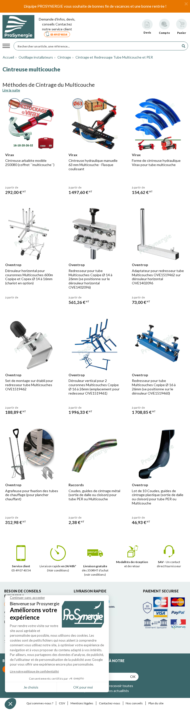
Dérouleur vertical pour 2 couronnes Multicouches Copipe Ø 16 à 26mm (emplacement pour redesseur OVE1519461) (94, 386)
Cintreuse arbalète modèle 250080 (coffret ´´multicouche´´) (29, 162)
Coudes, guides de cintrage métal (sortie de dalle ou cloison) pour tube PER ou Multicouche (94, 495)
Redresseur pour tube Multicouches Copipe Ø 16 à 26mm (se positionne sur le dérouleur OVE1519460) (154, 386)
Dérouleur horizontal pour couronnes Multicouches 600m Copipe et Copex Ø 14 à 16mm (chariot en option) (29, 277)
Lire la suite (11, 90)
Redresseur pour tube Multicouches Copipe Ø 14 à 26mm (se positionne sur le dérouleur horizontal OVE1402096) (90, 279)
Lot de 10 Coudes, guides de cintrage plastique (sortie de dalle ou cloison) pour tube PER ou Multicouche (157, 497)
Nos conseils (134, 703)
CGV (62, 703)
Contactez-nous (109, 703)
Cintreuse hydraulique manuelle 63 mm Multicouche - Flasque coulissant (93, 164)
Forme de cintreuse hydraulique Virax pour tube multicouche (156, 162)
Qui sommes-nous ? (39, 703)
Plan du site (156, 703)
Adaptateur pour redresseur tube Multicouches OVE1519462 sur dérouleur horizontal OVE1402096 (158, 277)
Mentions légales (82, 703)
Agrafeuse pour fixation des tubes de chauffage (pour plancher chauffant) (31, 495)
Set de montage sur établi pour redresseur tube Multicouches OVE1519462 (29, 384)
